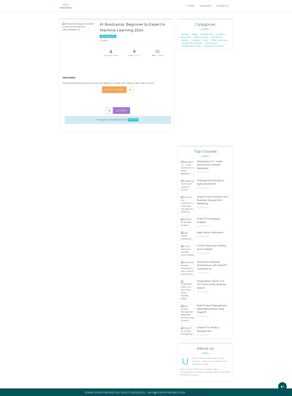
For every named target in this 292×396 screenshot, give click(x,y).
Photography (211, 43)
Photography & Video (191, 46)
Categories (205, 5)
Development (206, 34)
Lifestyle (185, 40)
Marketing (196, 40)
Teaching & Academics (214, 46)
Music (205, 40)
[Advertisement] (118, 68)
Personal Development (192, 43)
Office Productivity (219, 40)
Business (185, 34)
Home (191, 5)
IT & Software (216, 37)
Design (194, 34)
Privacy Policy (197, 392)
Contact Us (222, 5)
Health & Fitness (200, 37)
